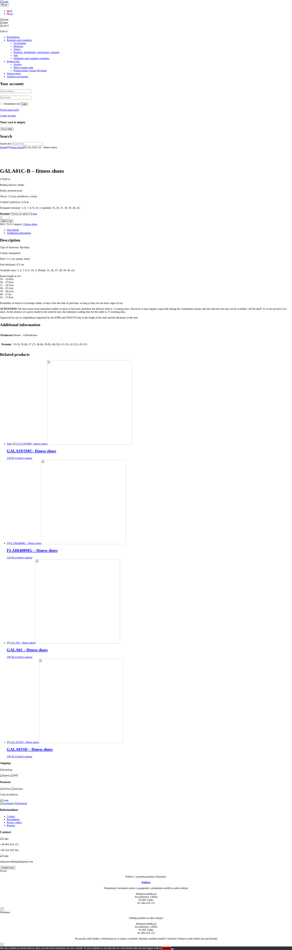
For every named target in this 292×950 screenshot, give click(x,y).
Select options (24, 458)
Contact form (7, 867)
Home (3, 147)
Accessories (20, 43)
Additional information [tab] (19, 233)
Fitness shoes (14, 73)
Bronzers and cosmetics (19, 40)
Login (24, 104)
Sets (16, 55)
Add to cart (6, 221)
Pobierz (146, 882)
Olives (17, 49)
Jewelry (18, 64)
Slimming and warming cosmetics (32, 58)
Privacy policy (14, 822)
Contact (11, 816)
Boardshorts (13, 37)
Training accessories (17, 76)
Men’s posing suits (23, 67)
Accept (166, 948)
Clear (34, 213)
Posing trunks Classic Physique (30, 70)
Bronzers (18, 46)
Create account (8, 115)
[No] (172, 948)
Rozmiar (5, 213)
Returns (11, 825)
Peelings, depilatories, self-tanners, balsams (36, 52)
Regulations (13, 819)
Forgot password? (9, 109)
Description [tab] (13, 230)
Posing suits (13, 61)
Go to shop (6, 129)
